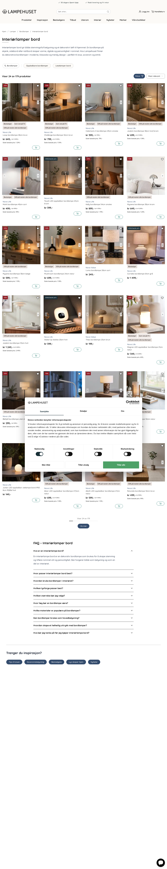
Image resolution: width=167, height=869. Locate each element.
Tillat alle (121, 465)
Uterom (85, 20)
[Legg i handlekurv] (36, 148)
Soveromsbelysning (35, 662)
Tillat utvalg (83, 465)
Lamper (13, 31)
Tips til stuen (14, 662)
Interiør (97, 20)
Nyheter (110, 20)
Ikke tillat (46, 465)
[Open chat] (161, 863)
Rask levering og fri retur (98, 2)
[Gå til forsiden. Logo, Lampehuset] (29, 11)
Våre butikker (138, 20)
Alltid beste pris (50, 159)
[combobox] (156, 76)
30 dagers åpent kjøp (69, 2)
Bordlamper (24, 31)
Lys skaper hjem (76, 662)
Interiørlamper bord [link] (40, 31)
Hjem (4, 31)
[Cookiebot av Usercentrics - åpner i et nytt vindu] (128, 402)
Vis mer (83, 526)
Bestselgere (59, 20)
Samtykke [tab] (44, 411)
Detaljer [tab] (83, 411)
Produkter (27, 20)
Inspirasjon (42, 20)
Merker (123, 20)
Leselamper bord (63, 66)
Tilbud (73, 20)
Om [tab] (122, 411)
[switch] (69, 454)
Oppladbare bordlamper (37, 66)
